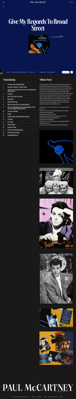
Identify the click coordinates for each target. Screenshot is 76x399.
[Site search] (3, 2)
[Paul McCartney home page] (38, 2)
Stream (33, 396)
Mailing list (39, 396)
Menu (72, 2)
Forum (45, 396)
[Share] (71, 72)
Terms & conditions (53, 396)
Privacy (61, 396)
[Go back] (3, 6)
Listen (66, 72)
